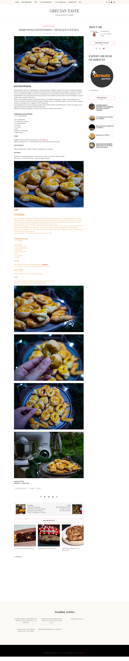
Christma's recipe (49, 26)
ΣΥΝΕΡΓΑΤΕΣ (72, 2)
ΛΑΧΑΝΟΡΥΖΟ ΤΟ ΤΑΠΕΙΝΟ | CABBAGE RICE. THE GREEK (26, 630)
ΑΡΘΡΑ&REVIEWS (27, 2)
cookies (31, 488)
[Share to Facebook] (40, 496)
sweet (39, 488)
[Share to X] (44, 496)
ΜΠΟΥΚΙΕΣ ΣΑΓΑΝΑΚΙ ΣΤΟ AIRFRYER (49, 629)
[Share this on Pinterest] (48, 496)
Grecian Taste (64, 10)
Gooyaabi (60, 653)
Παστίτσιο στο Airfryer (103, 135)
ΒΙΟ (80, 2)
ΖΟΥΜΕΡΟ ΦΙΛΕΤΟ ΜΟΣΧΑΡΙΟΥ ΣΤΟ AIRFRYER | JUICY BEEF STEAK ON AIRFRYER (104, 107)
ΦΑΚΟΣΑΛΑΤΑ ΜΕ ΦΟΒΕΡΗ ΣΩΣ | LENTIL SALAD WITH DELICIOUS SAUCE (104, 145)
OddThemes (80, 653)
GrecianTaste (104, 31)
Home (17, 2)
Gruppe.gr (45, 140)
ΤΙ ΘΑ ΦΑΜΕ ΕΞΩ (61, 2)
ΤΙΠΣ (35, 2)
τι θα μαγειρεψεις (46, 2)
